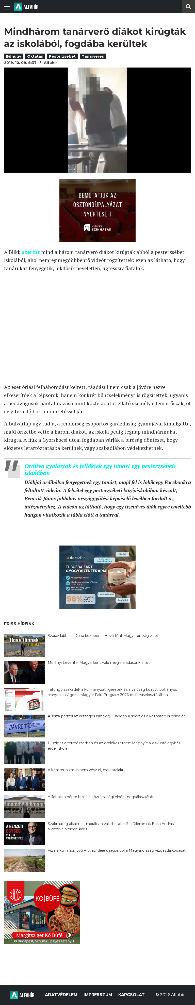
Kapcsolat (131, 994)
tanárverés (93, 56)
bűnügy (13, 56)
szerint (31, 252)
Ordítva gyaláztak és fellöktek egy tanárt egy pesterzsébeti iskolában (100, 469)
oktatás (35, 56)
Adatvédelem (61, 994)
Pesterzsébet (62, 56)
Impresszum (98, 994)
